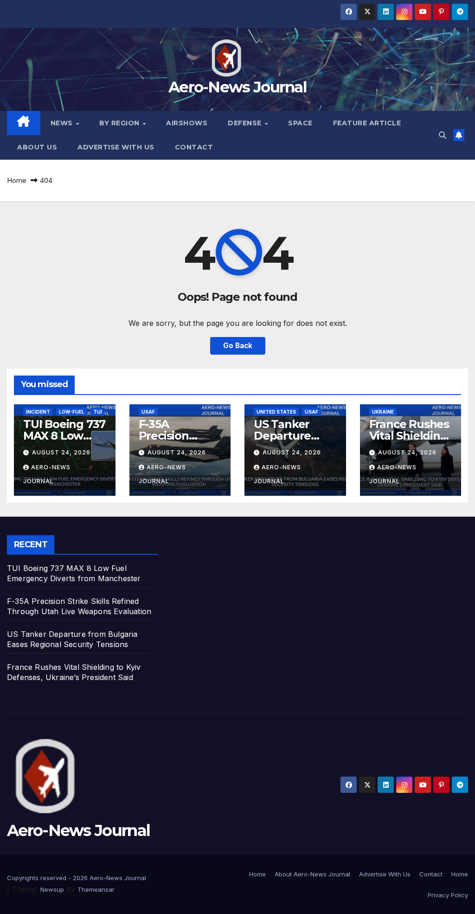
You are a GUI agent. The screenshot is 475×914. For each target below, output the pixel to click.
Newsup (52, 889)
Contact (194, 147)
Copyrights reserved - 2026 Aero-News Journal (76, 878)
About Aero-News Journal (312, 874)
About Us (37, 147)
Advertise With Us (115, 147)
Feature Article (367, 123)
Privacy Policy (448, 895)
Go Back (237, 345)
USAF (148, 412)
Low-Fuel (71, 412)
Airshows (186, 123)
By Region (120, 123)
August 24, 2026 (61, 452)
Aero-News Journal (237, 87)
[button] (442, 135)
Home (16, 180)
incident (38, 412)
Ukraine (383, 412)
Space (300, 123)
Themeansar (96, 889)
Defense (245, 123)
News (63, 123)
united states (276, 412)
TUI (97, 412)
